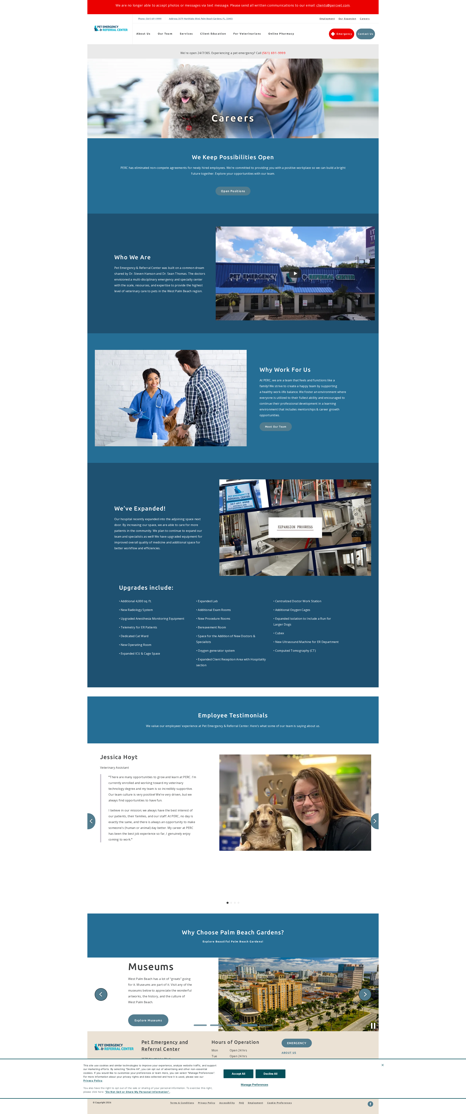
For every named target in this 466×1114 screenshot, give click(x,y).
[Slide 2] (231, 902)
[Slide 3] (235, 902)
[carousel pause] (373, 1025)
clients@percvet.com (333, 5)
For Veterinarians (247, 33)
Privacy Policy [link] (206, 1103)
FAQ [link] (241, 1103)
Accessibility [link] (227, 1103)
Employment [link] (327, 18)
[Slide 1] (227, 903)
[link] (111, 28)
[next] (375, 821)
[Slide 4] (238, 902)
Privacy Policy (92, 1080)
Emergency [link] (344, 33)
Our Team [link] (165, 33)
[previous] (91, 821)
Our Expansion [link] (347, 18)
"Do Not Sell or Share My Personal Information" (137, 1091)
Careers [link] (365, 18)
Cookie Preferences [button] (279, 1103)
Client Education (213, 33)
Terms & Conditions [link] (182, 1103)
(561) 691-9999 (274, 53)
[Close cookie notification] (383, 1065)
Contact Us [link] (365, 33)
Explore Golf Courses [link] (151, 1017)
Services (186, 33)
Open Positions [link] (233, 191)
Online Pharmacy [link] (281, 33)
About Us (143, 33)
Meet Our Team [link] (275, 426)
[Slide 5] (266, 1025)
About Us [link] (289, 1052)
